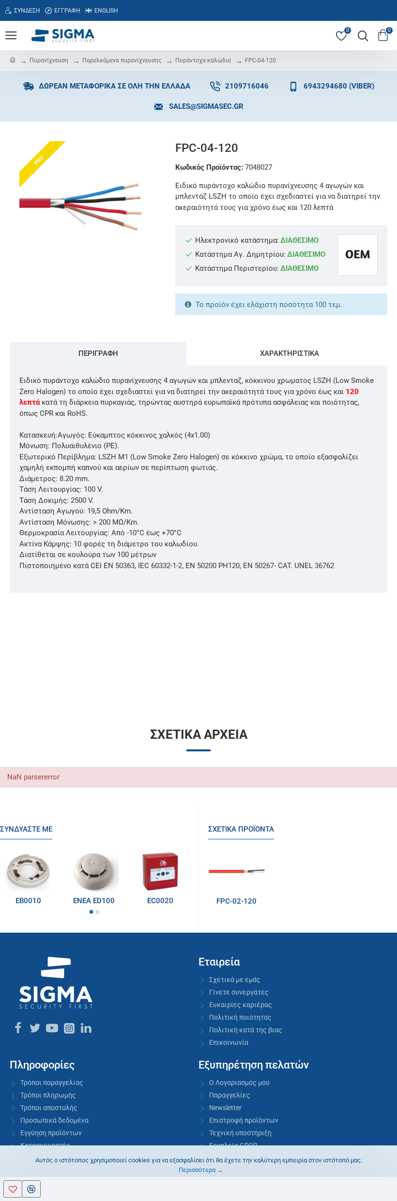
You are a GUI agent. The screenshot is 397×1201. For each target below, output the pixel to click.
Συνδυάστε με (26, 829)
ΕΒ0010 (28, 900)
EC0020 (160, 900)
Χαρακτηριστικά (289, 353)
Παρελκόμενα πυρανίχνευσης (121, 60)
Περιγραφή (98, 353)
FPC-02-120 (236, 901)
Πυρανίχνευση (49, 60)
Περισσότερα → (201, 1169)
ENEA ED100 (94, 900)
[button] (91, 912)
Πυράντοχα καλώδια (203, 60)
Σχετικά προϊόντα (241, 829)
